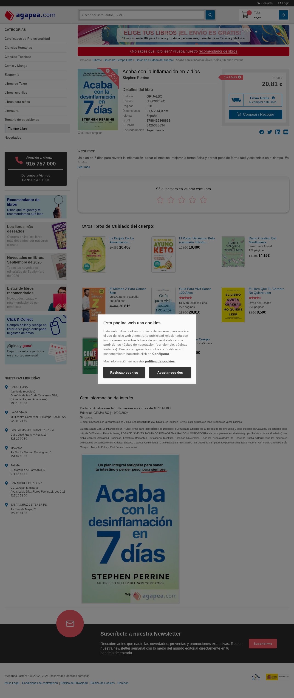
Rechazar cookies (124, 372)
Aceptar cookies (170, 372)
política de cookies (160, 361)
